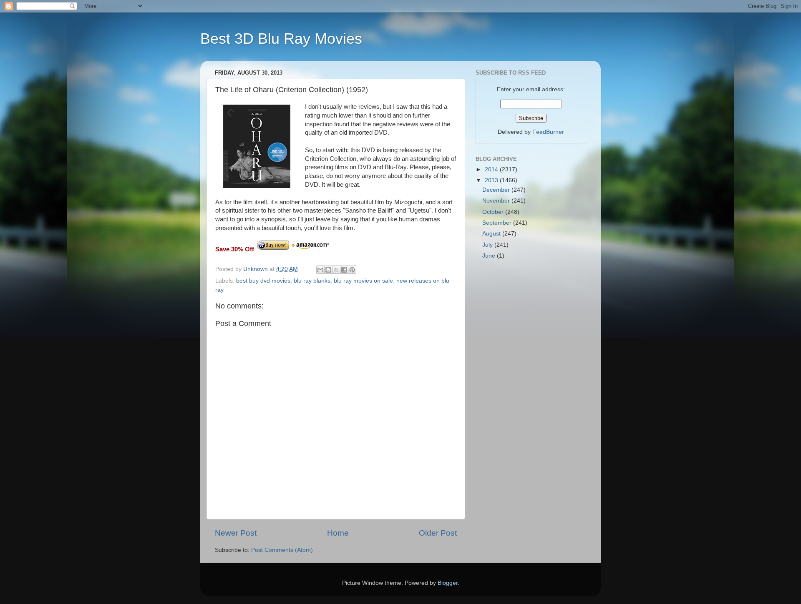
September (497, 223)
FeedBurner (548, 132)
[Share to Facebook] (344, 270)
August (492, 234)
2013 (492, 180)
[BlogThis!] (328, 270)
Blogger (448, 583)
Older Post (438, 533)
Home (338, 533)
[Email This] (320, 270)
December (496, 190)
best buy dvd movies (263, 281)
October (493, 212)
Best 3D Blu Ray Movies (281, 38)
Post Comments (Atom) (282, 550)
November (496, 201)
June (489, 256)
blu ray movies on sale (363, 281)
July (488, 245)
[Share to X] (336, 270)
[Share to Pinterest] (352, 270)
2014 (492, 169)
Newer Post (236, 533)
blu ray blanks (312, 281)
